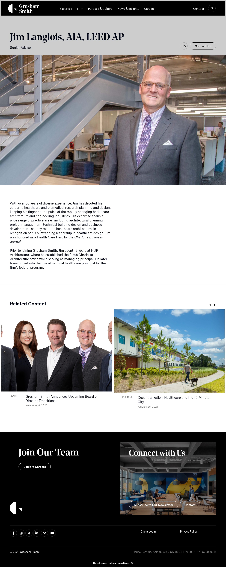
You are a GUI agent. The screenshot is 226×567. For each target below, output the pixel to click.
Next (215, 305)
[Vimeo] (44, 533)
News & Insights (128, 8)
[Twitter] (28, 533)
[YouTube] (52, 533)
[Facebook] (13, 533)
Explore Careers (34, 466)
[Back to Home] (61, 508)
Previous (210, 305)
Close (132, 563)
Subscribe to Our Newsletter (153, 505)
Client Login (148, 531)
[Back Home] (24, 9)
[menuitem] (67, 8)
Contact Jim (203, 46)
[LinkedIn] (184, 45)
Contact (198, 8)
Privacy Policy (188, 531)
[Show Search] (212, 8)
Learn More (123, 563)
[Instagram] (21, 533)
